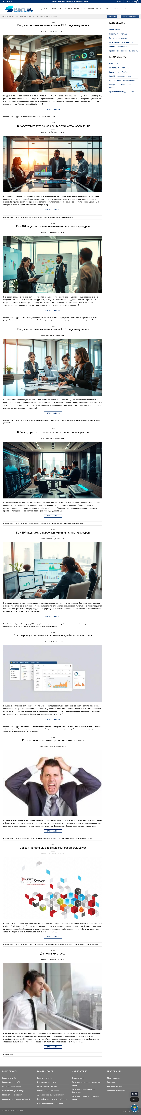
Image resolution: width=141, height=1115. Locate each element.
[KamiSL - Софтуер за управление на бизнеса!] (19, 9)
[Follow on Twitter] (7, 1)
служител (71, 838)
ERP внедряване (25, 117)
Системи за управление (31, 626)
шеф (90, 838)
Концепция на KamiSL (118, 34)
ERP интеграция (25, 624)
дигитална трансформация (49, 217)
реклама (65, 838)
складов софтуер (78, 944)
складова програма (91, 944)
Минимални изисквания (119, 47)
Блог (124, 9)
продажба (52, 838)
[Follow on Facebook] (3, 1)
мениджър (39, 838)
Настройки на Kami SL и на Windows (120, 86)
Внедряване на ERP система (40, 420)
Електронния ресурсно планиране (31, 318)
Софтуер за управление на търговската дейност (61, 729)
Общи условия (78, 1078)
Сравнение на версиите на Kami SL (123, 51)
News (53, 22)
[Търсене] (41, 9)
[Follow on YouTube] (11, 1)
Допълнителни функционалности (122, 80)
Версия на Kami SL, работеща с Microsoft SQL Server (53, 847)
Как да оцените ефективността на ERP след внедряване (53, 25)
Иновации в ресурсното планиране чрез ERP (24, 320)
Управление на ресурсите (48, 626)
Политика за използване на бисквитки (83, 1090)
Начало (46, 9)
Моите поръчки (113, 1078)
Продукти (78, 9)
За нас (69, 9)
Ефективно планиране (70, 624)
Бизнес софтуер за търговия (56, 727)
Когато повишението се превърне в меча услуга (53, 740)
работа (59, 838)
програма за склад (40, 944)
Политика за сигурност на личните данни (86, 1083)
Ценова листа (88, 9)
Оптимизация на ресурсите (12, 626)
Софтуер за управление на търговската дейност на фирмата (53, 635)
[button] (134, 1108)
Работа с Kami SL (8, 16)
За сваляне (108, 9)
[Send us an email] (9, 1)
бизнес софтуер (45, 523)
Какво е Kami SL (116, 30)
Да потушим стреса (53, 953)
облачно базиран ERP (77, 523)
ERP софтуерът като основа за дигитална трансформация (53, 126)
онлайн (46, 838)
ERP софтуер (24, 217)
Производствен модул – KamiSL (122, 92)
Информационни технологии (88, 624)
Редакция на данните (116, 1091)
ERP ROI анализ (25, 420)
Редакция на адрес (115, 1086)
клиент (27, 838)
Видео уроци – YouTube (118, 72)
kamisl (62, 31)
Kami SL (53, 9)
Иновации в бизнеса (66, 217)
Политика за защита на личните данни (85, 1097)
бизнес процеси (34, 217)
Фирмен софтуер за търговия (28, 731)
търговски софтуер (84, 729)
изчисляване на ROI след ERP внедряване (79, 420)
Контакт (99, 9)
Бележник (111, 1082)
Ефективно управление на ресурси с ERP (57, 318)
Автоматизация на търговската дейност (33, 727)
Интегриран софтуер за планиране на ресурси (55, 320)
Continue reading (52, 109)
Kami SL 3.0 (62, 9)
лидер (33, 838)
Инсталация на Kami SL (25, 16)
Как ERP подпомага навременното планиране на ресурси (53, 226)
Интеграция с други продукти (121, 42)
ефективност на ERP (48, 117)
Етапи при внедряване (118, 38)
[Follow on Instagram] (5, 1)
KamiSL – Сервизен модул (120, 76)
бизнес (22, 838)
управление (80, 838)
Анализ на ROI (36, 117)
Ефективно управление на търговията (79, 727)
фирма (86, 838)
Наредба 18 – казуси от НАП (46, 16)
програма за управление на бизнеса (60, 944)
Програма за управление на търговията (31, 729)
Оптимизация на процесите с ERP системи (86, 320)
